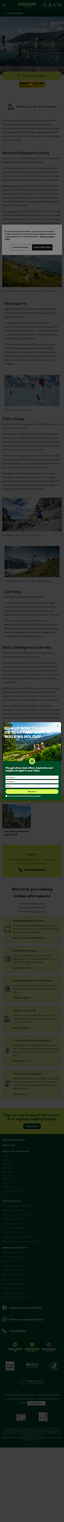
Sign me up (32, 791)
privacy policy (35, 796)
